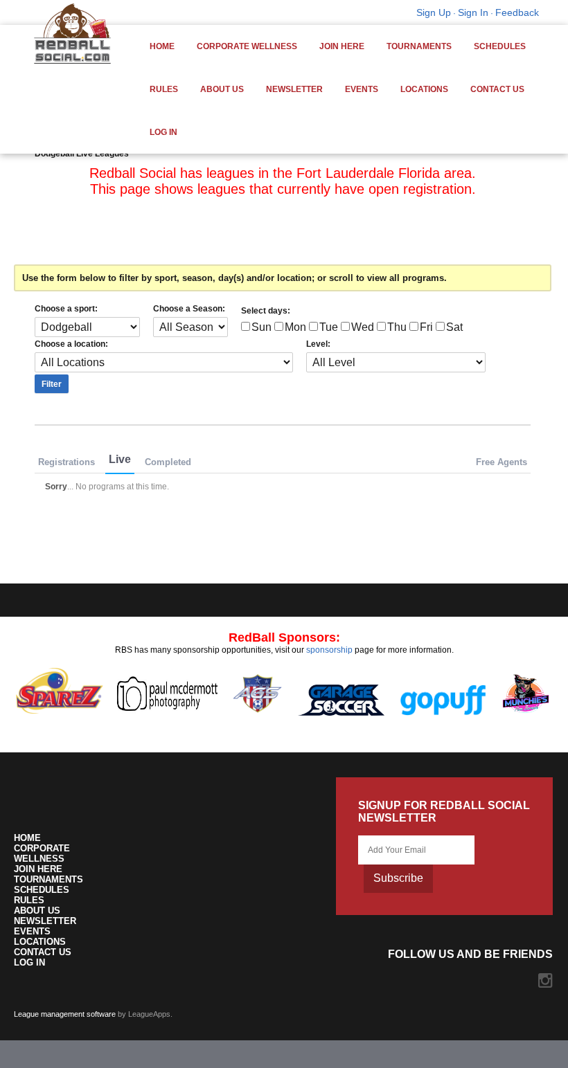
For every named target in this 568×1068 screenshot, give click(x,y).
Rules (164, 89)
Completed (168, 462)
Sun (261, 327)
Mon (295, 327)
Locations (424, 89)
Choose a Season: (189, 309)
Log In (163, 132)
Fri (426, 327)
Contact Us (497, 89)
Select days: (265, 311)
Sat (454, 327)
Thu (397, 327)
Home (162, 46)
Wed (362, 327)
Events (361, 89)
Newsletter (294, 89)
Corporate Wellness (247, 46)
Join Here (341, 46)
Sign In (473, 12)
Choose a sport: (66, 309)
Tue (328, 327)
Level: (318, 344)
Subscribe (398, 878)
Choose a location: (71, 344)
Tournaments (419, 46)
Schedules (500, 46)
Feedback (517, 12)
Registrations (66, 462)
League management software (65, 1014)
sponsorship (329, 650)
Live (120, 459)
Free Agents (501, 462)
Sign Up (433, 12)
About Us (222, 89)
